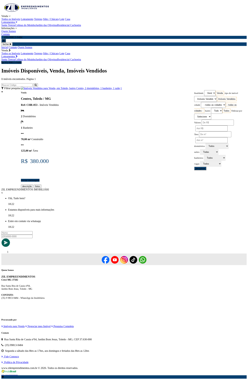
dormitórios (199, 146)
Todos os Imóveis (10, 19)
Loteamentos (8, 22)
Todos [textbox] (226, 111)
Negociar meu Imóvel (39, 326)
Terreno (38, 19)
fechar (6, 44)
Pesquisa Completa (63, 326)
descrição (27, 186)
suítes (196, 152)
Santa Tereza (8, 25)
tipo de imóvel (231, 93)
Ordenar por (236, 111)
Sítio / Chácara (51, 19)
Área (196, 134)
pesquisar (200, 168)
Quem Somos (8, 31)
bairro (207, 111)
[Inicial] (26, 13)
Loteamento (27, 19)
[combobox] (220, 93)
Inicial (4, 47)
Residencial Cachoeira (69, 25)
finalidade (198, 93)
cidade (197, 105)
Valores (197, 122)
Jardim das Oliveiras (46, 25)
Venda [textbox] (220, 93)
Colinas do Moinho (25, 25)
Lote (61, 19)
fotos (37, 186)
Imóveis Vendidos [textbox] (227, 99)
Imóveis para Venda (14, 326)
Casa (67, 19)
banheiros (198, 158)
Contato (5, 34)
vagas (196, 164)
